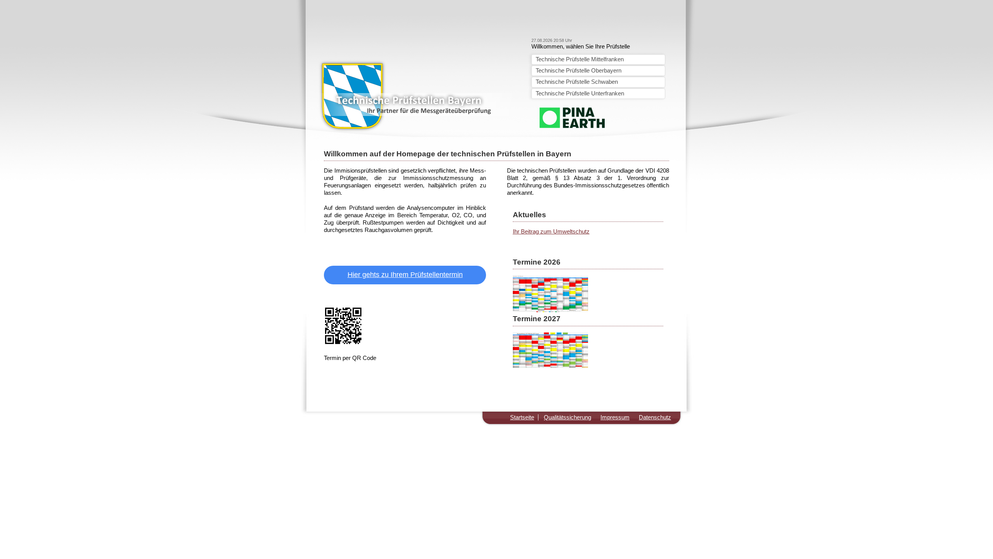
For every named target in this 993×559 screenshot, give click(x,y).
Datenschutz (655, 417)
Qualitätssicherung (567, 417)
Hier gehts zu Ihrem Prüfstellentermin (405, 275)
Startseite (522, 417)
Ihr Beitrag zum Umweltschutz (551, 231)
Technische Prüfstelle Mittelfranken (580, 59)
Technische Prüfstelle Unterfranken (580, 93)
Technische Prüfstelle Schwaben (577, 82)
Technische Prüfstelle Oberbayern (578, 70)
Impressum (615, 417)
